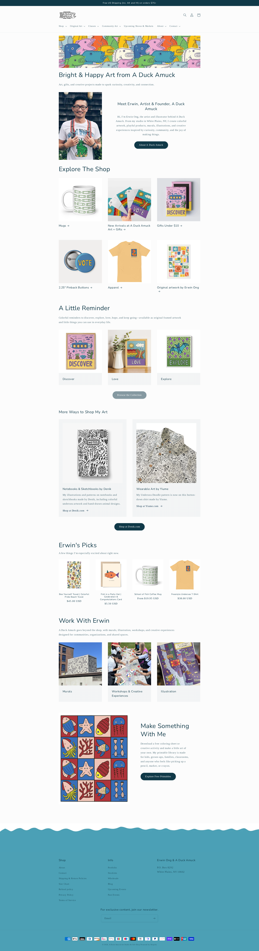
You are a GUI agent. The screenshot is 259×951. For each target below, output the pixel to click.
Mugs (62, 226)
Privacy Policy (66, 895)
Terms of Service (67, 900)
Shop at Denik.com (73, 510)
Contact (63, 873)
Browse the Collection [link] (129, 395)
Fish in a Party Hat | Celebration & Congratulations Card (111, 597)
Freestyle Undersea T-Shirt (184, 594)
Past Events (114, 895)
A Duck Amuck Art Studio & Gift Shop (124, 944)
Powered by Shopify (149, 944)
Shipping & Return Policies (73, 878)
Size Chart (64, 884)
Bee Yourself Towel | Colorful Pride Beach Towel (74, 595)
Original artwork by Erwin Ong (178, 287)
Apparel (113, 287)
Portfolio (112, 867)
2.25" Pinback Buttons (74, 287)
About (62, 867)
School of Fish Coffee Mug (148, 594)
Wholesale (113, 878)
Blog (110, 884)
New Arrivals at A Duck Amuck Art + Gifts (129, 227)
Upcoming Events (117, 889)
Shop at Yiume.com (147, 506)
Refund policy (66, 889)
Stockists (112, 873)
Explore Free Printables (158, 776)
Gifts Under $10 (168, 226)
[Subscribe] (154, 918)
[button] (62, 26)
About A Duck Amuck (151, 145)
